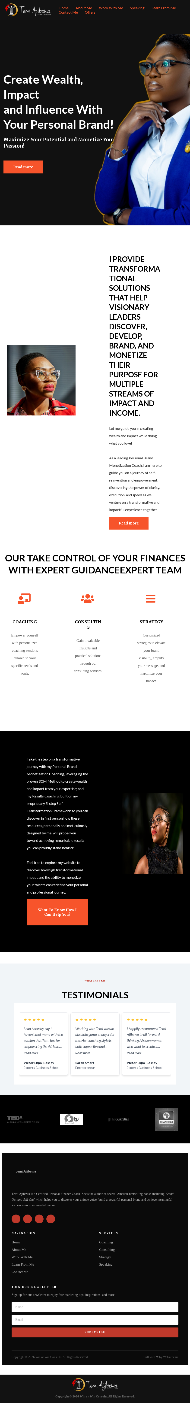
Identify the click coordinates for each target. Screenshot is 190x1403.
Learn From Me (164, 8)
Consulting (107, 1249)
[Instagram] (27, 1219)
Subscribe (95, 1332)
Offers (90, 12)
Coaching (106, 1242)
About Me (84, 8)
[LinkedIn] (39, 1219)
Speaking (137, 8)
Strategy (105, 1257)
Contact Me (68, 12)
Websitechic (170, 1357)
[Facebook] (16, 1219)
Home (64, 8)
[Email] (50, 1219)
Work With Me (111, 8)
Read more (31, 1053)
